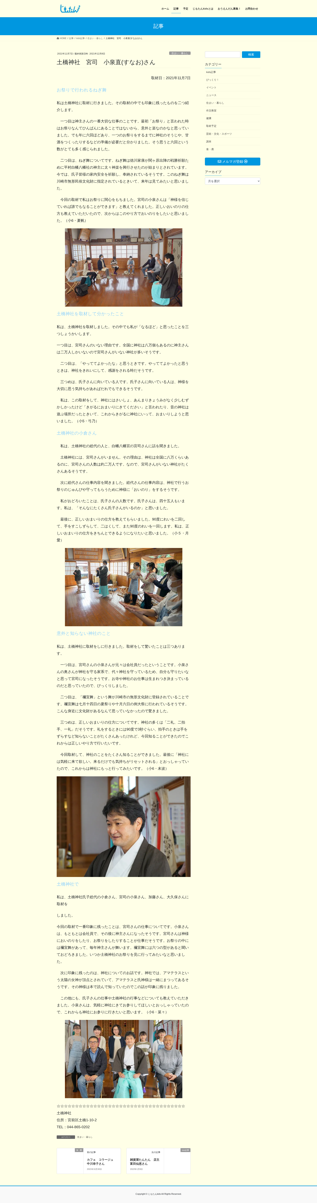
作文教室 (211, 110)
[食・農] (70, 1156)
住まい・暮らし (180, 53)
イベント (211, 87)
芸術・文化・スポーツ (219, 133)
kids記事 (211, 72)
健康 (208, 118)
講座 (208, 141)
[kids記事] (177, 1156)
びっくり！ (212, 79)
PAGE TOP (306, 1163)
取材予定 (211, 125)
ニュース (211, 95)
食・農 (210, 149)
